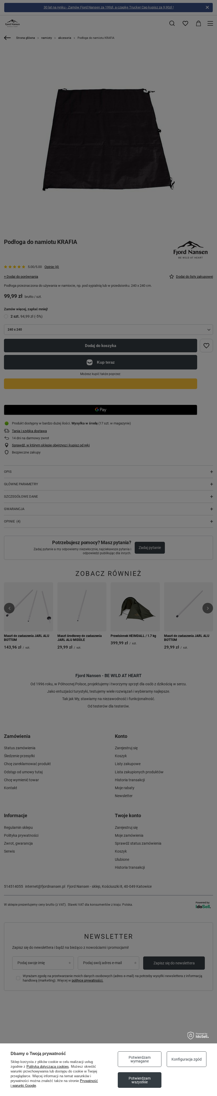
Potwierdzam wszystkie (140, 1080)
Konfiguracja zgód (186, 1059)
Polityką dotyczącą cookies (47, 1067)
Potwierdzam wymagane (140, 1059)
